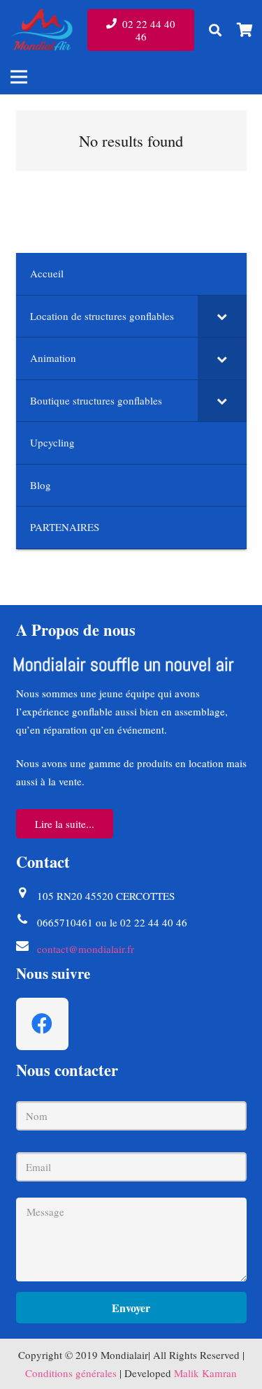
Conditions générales (71, 1373)
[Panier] (244, 30)
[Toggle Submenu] (222, 316)
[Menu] (19, 76)
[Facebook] (42, 1024)
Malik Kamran (205, 1373)
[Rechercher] (215, 30)
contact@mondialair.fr (85, 949)
